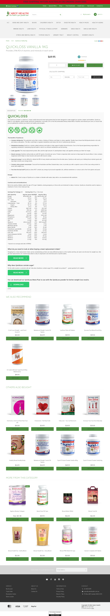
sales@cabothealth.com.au (91, 591)
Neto (93, 608)
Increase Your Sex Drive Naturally (92, 421)
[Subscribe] (85, 570)
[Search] (60, 15)
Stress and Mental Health (25, 35)
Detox (58, 22)
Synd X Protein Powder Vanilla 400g (67, 460)
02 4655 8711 (87, 589)
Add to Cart (76, 65)
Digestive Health (70, 22)
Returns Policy (60, 594)
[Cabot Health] (17, 13)
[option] (25, 74)
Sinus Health (75, 29)
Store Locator (10, 596)
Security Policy (60, 596)
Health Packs (84, 22)
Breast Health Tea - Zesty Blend (42, 551)
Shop (60, 6)
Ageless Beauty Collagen (17, 511)
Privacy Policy (60, 591)
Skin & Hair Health (90, 29)
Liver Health (31, 29)
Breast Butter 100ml (67, 511)
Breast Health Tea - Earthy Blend (17, 551)
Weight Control (73, 35)
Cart (99, 14)
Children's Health (46, 22)
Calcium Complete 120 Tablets (92, 551)
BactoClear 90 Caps (42, 511)
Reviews (21, 110)
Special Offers (53, 6)
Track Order (9, 591)
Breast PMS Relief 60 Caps (67, 551)
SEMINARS (64, 29)
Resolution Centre (11, 594)
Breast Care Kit (93, 511)
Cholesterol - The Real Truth (42, 421)
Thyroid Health (44, 35)
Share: (96, 41)
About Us (33, 589)
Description (11, 110)
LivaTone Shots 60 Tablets (67, 330)
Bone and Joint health (21, 22)
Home (44, 6)
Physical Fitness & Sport (48, 29)
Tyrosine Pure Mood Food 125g (92, 330)
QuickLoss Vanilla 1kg (21, 41)
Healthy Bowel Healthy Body (17, 460)
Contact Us (100, 6)
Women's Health (88, 35)
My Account (90, 6)
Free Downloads (70, 6)
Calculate (97, 77)
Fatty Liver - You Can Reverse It (67, 421)
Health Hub (81, 6)
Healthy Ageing (97, 22)
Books (34, 22)
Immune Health (18, 29)
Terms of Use (60, 589)
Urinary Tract (58, 35)
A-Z (8, 22)
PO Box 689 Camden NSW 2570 (93, 594)
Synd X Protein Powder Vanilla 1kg (92, 460)
